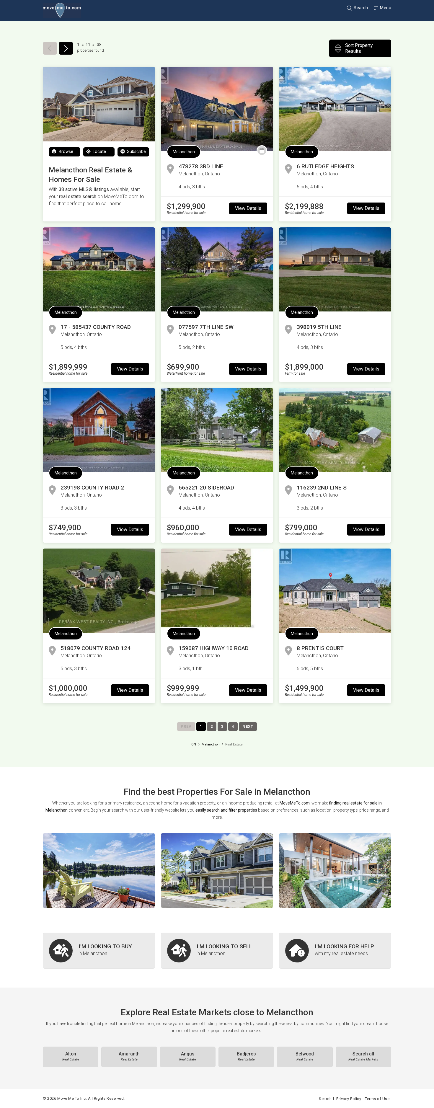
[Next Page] (66, 48)
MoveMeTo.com (295, 803)
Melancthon (184, 151)
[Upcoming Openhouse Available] (262, 150)
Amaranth (129, 1056)
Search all (363, 1056)
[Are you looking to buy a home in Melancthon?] (99, 950)
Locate (99, 151)
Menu (385, 7)
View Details (248, 208)
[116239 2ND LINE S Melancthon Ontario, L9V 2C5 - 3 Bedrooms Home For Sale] (335, 430)
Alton (70, 1056)
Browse (65, 151)
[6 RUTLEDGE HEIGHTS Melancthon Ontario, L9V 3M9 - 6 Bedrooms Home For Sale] (335, 109)
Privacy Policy (348, 1098)
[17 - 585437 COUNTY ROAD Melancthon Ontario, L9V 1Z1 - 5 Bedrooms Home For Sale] (99, 269)
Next (247, 726)
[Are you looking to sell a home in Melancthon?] (217, 950)
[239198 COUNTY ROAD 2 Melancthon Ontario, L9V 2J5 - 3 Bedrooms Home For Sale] (99, 430)
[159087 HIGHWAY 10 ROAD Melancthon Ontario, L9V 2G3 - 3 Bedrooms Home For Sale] (217, 591)
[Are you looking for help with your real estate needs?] (335, 950)
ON (193, 744)
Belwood (305, 1056)
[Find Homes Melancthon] (99, 870)
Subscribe (136, 151)
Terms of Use (377, 1098)
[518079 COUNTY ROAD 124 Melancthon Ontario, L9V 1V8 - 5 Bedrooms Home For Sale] (99, 591)
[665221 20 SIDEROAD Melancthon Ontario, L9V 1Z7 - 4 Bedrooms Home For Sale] (217, 430)
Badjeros (246, 1056)
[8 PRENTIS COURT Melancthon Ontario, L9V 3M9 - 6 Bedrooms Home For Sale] (335, 591)
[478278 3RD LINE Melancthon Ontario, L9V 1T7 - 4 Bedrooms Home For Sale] (217, 109)
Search (360, 7)
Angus (187, 1056)
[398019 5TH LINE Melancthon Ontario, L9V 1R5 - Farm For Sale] (335, 269)
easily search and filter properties (226, 810)
